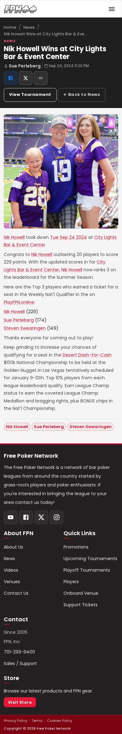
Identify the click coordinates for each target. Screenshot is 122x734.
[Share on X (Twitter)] (26, 78)
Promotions (76, 547)
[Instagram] (57, 517)
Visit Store (20, 702)
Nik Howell (14, 237)
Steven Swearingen (25, 328)
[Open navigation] (111, 9)
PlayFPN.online (19, 302)
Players (71, 582)
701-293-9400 (19, 652)
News (29, 27)
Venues (12, 582)
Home (10, 27)
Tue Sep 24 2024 (68, 237)
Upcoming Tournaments (90, 558)
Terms (37, 720)
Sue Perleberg (25, 66)
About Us (13, 547)
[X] (41, 517)
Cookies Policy (59, 720)
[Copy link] (41, 78)
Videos (11, 570)
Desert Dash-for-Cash (87, 355)
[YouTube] (11, 517)
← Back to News (81, 94)
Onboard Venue (81, 593)
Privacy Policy (15, 720)
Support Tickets (81, 605)
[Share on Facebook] (11, 78)
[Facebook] (26, 517)
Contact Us (16, 593)
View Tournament (30, 94)
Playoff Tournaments (87, 570)
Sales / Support (20, 663)
